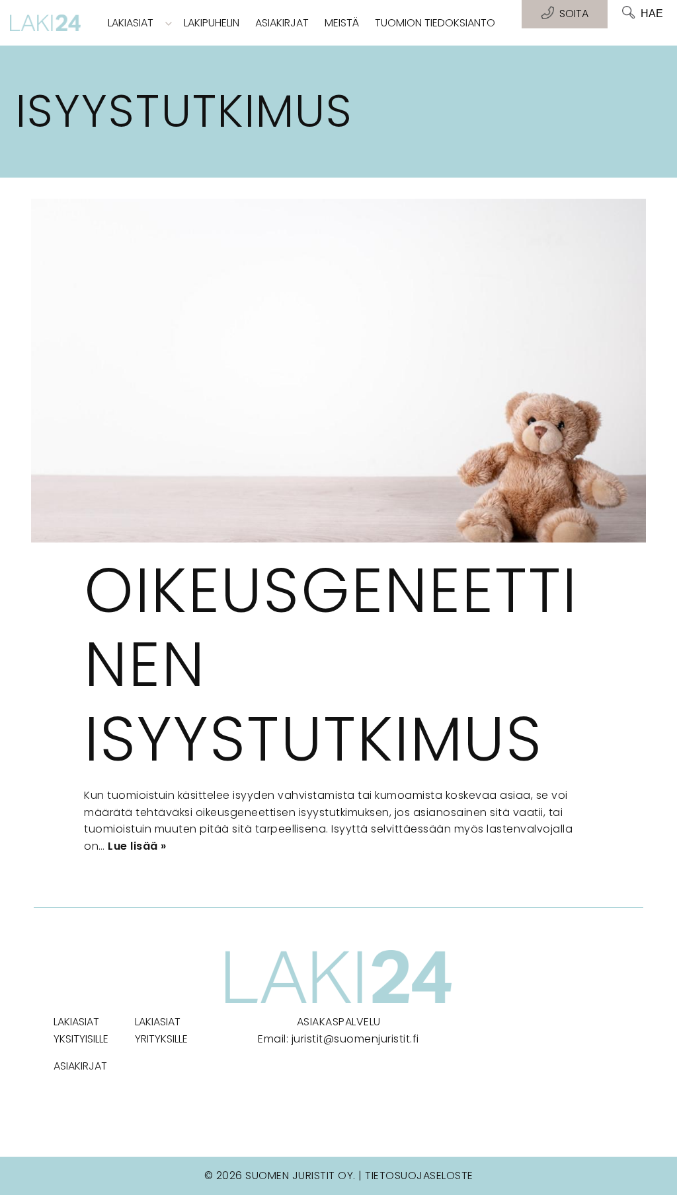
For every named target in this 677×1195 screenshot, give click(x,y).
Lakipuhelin (211, 22)
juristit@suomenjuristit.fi (355, 1038)
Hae (652, 13)
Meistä (342, 22)
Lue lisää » (137, 846)
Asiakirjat (282, 22)
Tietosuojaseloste (419, 1175)
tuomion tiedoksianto (435, 22)
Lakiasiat (130, 22)
